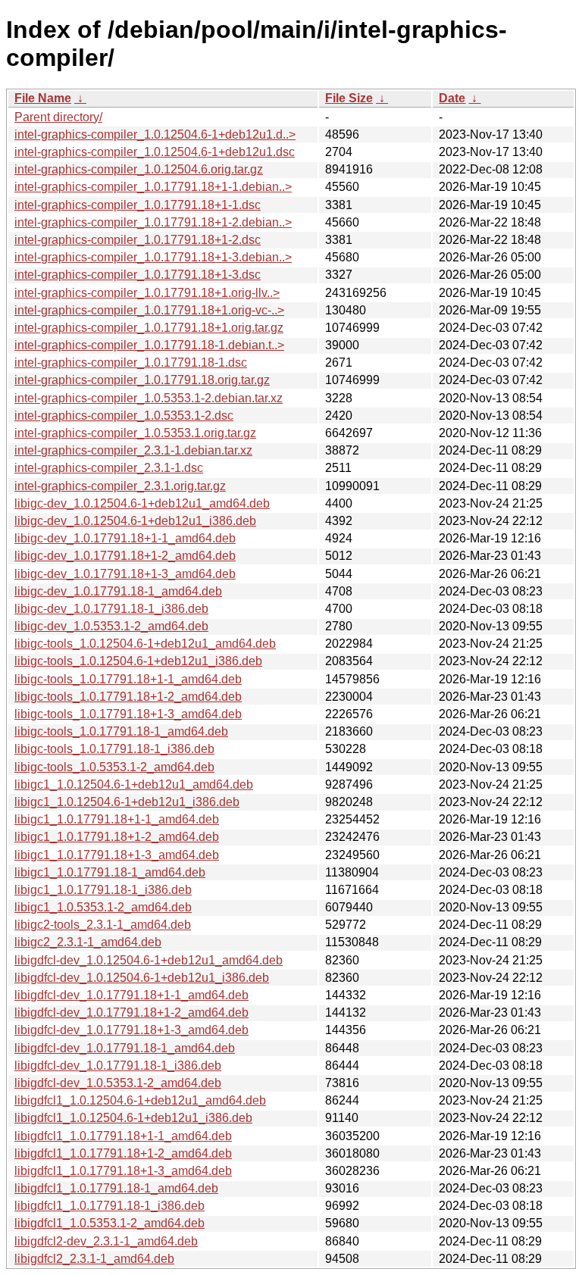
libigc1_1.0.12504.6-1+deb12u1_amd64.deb (133, 784)
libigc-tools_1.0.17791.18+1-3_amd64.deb (128, 714)
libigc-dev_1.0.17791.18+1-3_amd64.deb (125, 573)
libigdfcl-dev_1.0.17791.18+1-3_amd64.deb (131, 1029)
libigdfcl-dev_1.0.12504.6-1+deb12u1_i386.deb (141, 977)
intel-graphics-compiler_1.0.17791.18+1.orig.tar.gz (148, 327)
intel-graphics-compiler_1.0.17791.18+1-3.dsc (137, 274)
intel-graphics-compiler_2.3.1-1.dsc (108, 467)
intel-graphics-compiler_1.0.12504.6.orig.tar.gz (138, 169)
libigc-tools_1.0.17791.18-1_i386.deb (114, 748)
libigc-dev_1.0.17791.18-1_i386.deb (111, 608)
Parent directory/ (58, 117)
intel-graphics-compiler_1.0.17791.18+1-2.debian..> (153, 222)
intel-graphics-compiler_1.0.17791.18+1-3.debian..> (153, 257)
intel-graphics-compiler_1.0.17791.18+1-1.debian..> (153, 186)
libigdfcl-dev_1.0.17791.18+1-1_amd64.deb (131, 995)
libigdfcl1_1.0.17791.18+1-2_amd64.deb (123, 1153)
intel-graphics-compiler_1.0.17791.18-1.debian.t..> (149, 345)
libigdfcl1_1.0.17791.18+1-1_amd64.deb (123, 1136)
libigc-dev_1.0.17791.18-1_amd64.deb (118, 591)
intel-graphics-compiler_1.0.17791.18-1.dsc (130, 362)
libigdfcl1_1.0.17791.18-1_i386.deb (109, 1205)
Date (452, 98)
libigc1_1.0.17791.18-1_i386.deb (103, 889)
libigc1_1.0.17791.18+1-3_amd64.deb (116, 854)
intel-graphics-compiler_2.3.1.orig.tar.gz (120, 486)
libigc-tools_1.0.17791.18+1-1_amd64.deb (128, 679)
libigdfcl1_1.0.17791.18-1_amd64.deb (116, 1188)
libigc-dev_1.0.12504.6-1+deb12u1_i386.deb (135, 520)
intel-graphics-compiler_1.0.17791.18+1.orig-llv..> (147, 292)
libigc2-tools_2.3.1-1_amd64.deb (102, 924)
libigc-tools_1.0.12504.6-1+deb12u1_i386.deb (138, 661)
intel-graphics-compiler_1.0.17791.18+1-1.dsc (137, 204)
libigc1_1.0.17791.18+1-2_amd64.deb (116, 836)
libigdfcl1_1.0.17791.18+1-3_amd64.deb (123, 1170)
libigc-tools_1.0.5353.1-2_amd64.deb (114, 767)
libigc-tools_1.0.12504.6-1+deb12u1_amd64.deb (145, 643)
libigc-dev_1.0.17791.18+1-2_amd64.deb (125, 555)
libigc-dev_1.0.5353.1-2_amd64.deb (111, 626)
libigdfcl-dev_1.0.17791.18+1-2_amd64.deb (131, 1012)
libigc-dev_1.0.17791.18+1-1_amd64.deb (125, 538)
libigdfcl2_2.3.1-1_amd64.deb (94, 1258)
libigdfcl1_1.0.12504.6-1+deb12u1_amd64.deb (140, 1100)
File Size (349, 98)
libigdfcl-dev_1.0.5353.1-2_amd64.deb (117, 1083)
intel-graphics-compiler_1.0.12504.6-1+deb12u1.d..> (155, 134)
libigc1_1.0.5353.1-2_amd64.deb (103, 907)
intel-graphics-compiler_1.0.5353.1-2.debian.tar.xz (148, 398)
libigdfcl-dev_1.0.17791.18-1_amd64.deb (124, 1048)
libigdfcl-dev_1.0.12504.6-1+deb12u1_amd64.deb (148, 960)
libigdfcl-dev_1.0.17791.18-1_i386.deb (117, 1065)
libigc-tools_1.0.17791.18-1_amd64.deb (121, 731)
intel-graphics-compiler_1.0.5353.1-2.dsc (123, 415)
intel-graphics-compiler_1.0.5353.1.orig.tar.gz (135, 433)
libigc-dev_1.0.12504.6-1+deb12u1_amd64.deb (142, 503)
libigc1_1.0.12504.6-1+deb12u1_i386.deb (126, 801)
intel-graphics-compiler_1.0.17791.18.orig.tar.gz (142, 379)
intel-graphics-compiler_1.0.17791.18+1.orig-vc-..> (149, 310)
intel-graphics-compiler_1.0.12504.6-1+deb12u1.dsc (154, 151)
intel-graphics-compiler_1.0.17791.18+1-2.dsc (137, 239)
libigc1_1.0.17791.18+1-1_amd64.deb (116, 819)
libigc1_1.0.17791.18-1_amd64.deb (109, 872)
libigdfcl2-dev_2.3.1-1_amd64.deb (106, 1241)
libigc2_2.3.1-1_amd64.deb (87, 942)
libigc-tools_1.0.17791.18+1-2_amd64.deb (128, 696)
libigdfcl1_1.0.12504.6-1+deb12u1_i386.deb (133, 1117)
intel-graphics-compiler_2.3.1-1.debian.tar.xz (133, 450)
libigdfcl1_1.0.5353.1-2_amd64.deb (109, 1223)
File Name (42, 98)
